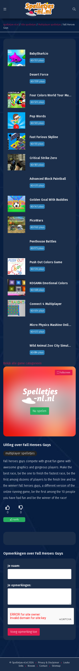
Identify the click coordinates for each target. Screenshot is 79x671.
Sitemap (56, 665)
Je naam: (14, 566)
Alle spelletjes (28, 24)
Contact (43, 665)
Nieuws (31, 665)
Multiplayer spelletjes (49, 24)
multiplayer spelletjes (20, 453)
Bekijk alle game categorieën (22, 363)
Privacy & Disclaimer (48, 662)
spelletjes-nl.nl (11, 24)
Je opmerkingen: (19, 585)
